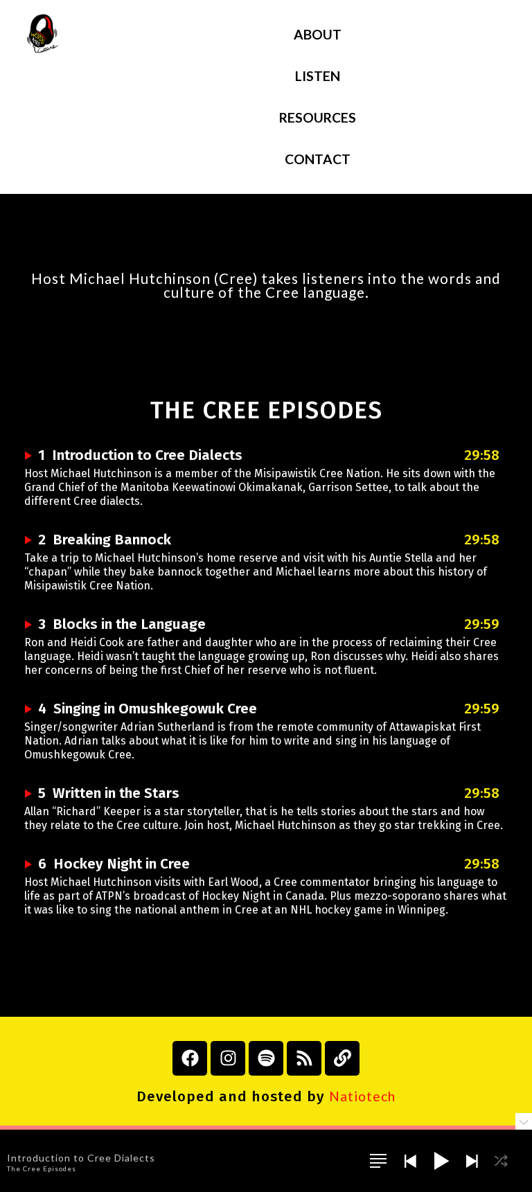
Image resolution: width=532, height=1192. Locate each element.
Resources (317, 117)
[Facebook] (189, 1058)
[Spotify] (266, 1058)
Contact (318, 159)
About (318, 34)
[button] (378, 1161)
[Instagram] (228, 1058)
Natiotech (362, 1096)
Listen (317, 76)
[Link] (342, 1058)
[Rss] (304, 1058)
